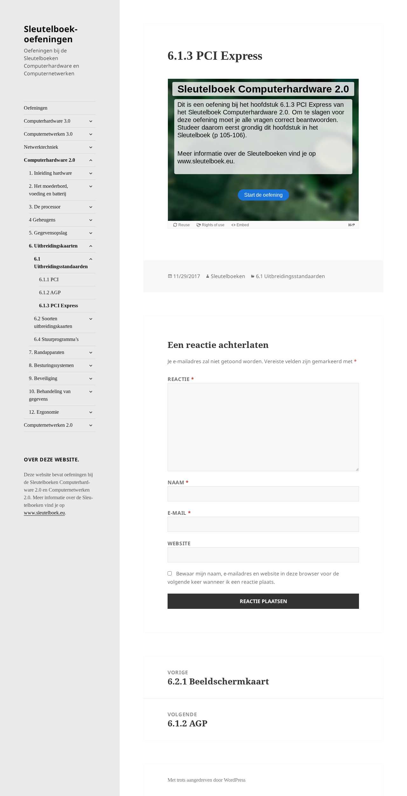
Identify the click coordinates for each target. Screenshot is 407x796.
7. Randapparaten (46, 352)
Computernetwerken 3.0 (48, 134)
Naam (178, 482)
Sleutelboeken (228, 276)
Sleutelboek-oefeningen (51, 34)
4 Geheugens (42, 219)
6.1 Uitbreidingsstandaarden (61, 262)
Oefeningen (35, 108)
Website (179, 543)
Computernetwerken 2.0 (48, 425)
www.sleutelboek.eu (44, 512)
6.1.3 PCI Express (58, 305)
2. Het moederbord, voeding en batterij (48, 189)
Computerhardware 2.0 (49, 160)
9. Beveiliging (43, 378)
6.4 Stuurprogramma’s (56, 339)
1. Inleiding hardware (50, 173)
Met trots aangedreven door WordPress (206, 780)
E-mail (179, 512)
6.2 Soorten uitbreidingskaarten (53, 322)
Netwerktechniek (41, 147)
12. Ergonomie (44, 412)
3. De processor (44, 206)
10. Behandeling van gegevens (50, 395)
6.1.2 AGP (50, 292)
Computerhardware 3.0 (47, 121)
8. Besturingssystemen (51, 365)
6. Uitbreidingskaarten (53, 245)
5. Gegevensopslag (48, 232)
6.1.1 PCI (49, 279)
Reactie (181, 379)
